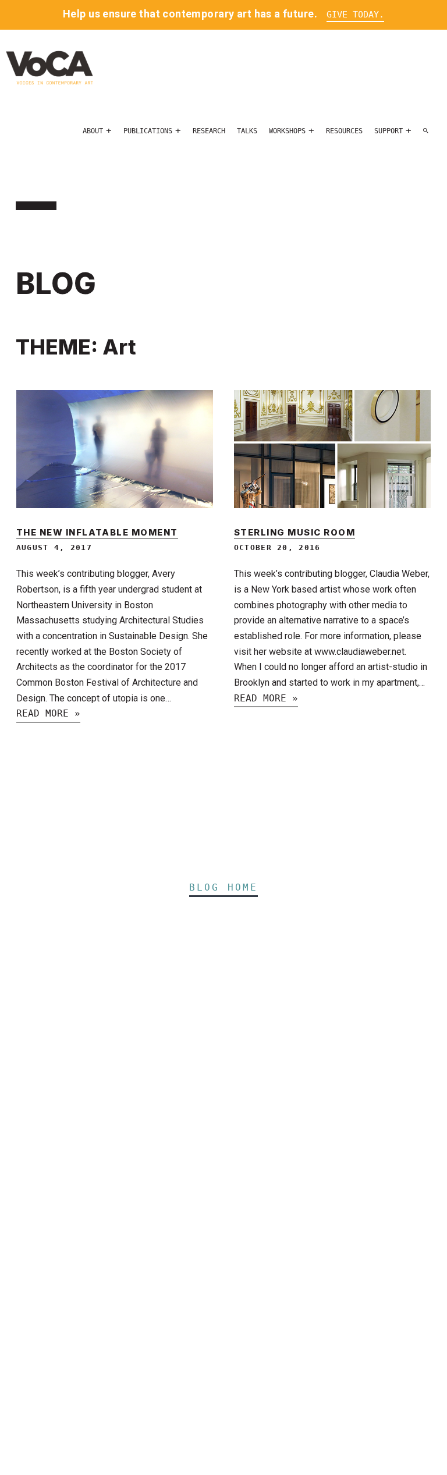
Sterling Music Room (294, 532)
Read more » (48, 713)
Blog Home (223, 887)
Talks (247, 131)
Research (209, 131)
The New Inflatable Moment (97, 532)
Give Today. (355, 14)
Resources (344, 131)
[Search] (425, 131)
